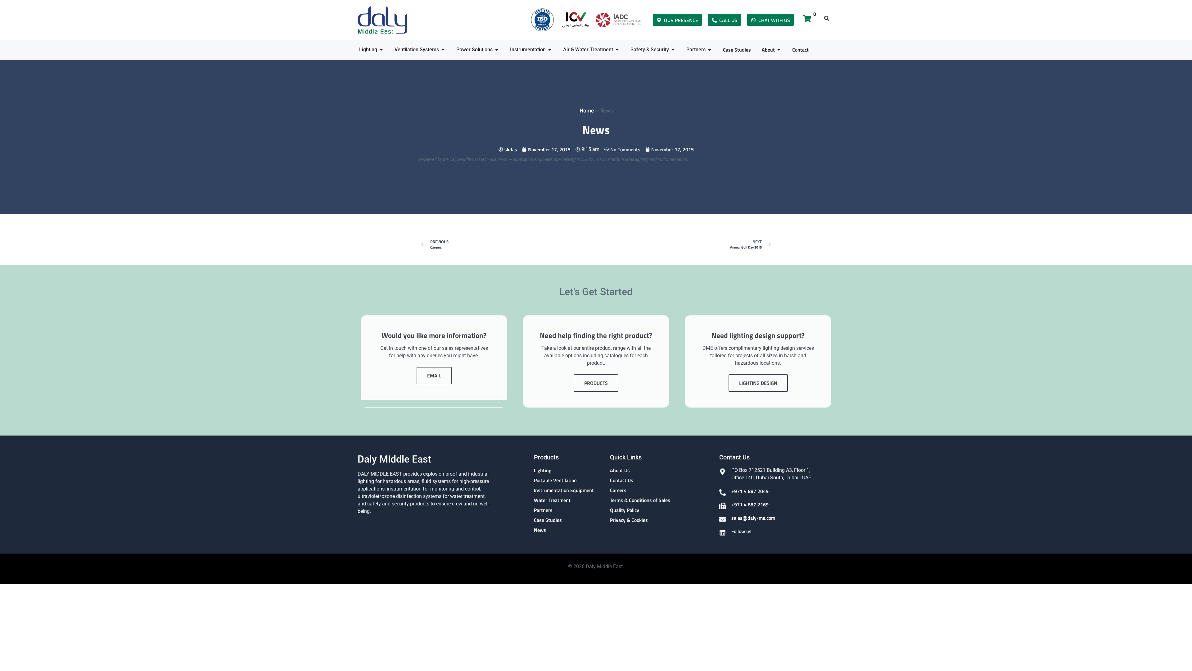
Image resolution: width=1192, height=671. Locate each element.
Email (434, 375)
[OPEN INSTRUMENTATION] (549, 49)
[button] (826, 18)
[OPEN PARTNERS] (709, 49)
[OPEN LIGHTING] (381, 49)
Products (596, 383)
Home (587, 110)
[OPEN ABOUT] (778, 49)
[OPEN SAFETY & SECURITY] (672, 49)
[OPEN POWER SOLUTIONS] (496, 49)
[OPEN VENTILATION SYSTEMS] (442, 49)
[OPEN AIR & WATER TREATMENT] (617, 49)
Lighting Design (758, 383)
